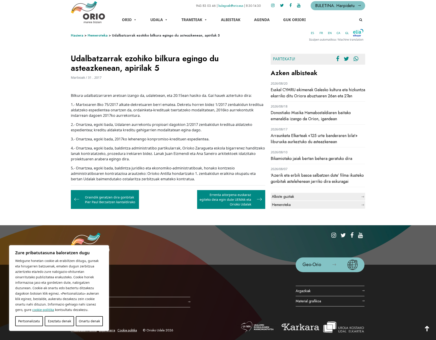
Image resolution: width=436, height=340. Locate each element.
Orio (127, 19)
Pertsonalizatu (29, 321)
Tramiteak (191, 19)
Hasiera (77, 35)
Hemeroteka (98, 35)
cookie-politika (43, 310)
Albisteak (230, 19)
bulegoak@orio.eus (230, 5)
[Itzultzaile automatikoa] (358, 33)
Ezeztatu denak (59, 321)
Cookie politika (127, 330)
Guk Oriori (294, 19)
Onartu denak (89, 321)
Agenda (262, 19)
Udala (156, 19)
